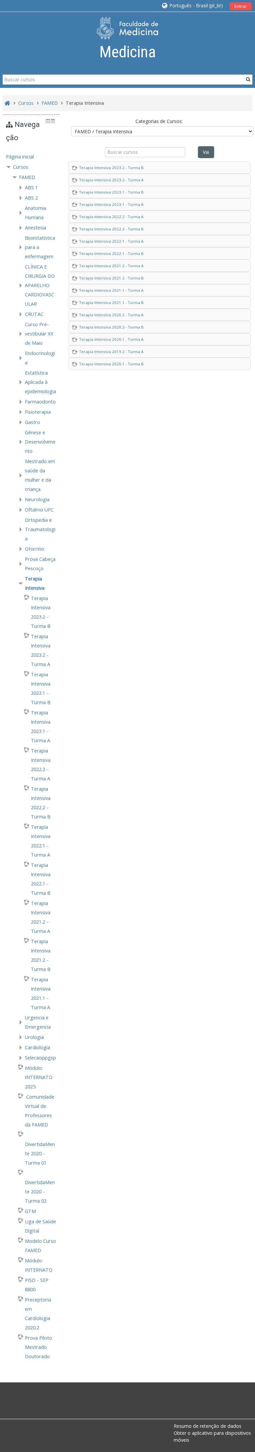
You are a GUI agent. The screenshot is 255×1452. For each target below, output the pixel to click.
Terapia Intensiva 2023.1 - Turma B (111, 192)
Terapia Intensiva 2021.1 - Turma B (111, 302)
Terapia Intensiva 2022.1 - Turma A (111, 241)
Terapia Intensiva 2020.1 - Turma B (111, 363)
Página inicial (20, 156)
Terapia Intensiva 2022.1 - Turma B (111, 253)
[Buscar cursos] (248, 79)
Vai (206, 152)
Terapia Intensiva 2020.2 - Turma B (111, 327)
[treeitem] (31, 156)
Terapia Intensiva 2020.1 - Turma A (111, 339)
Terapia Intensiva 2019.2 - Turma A (111, 351)
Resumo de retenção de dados (207, 1426)
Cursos (20, 167)
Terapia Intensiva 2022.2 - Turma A (111, 216)
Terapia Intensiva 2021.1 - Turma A (111, 290)
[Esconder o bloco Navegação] (48, 121)
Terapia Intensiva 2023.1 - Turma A (111, 204)
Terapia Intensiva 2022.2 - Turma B (111, 228)
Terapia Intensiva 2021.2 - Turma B (111, 277)
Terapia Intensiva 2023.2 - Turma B (111, 167)
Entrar (240, 6)
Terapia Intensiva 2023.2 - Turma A (111, 179)
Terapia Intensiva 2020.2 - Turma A (111, 314)
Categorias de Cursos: (159, 121)
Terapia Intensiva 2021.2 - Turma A (111, 265)
